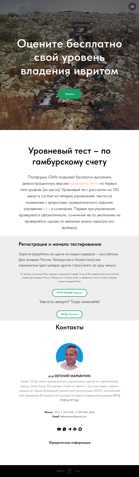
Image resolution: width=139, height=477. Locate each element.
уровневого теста (84, 156)
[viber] (75, 402)
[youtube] (59, 402)
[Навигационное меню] (132, 6)
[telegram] (69, 402)
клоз (46, 181)
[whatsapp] (64, 402)
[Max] (80, 402)
